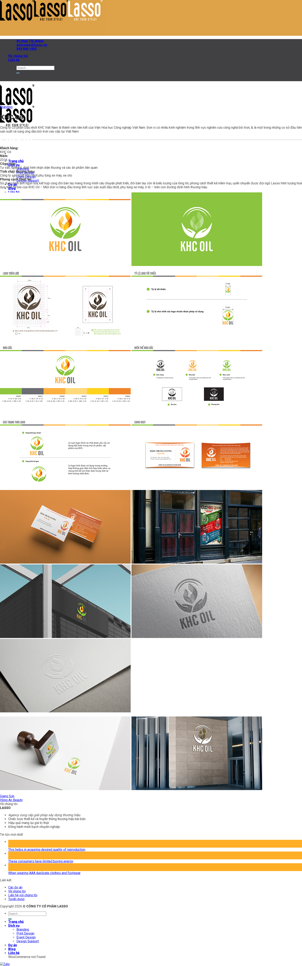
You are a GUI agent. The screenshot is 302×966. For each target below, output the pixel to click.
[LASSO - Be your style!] (51, 19)
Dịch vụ (14, 926)
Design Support (27, 941)
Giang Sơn (7, 796)
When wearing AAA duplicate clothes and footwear (44, 873)
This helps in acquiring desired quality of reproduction (46, 850)
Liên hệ (14, 60)
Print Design (25, 933)
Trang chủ (16, 161)
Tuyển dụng (16, 899)
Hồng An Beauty (11, 800)
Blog (12, 949)
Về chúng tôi (18, 56)
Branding (6, 107)
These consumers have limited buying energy (40, 861)
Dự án (12, 945)
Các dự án (15, 887)
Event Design (26, 937)
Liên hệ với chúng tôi (22, 895)
